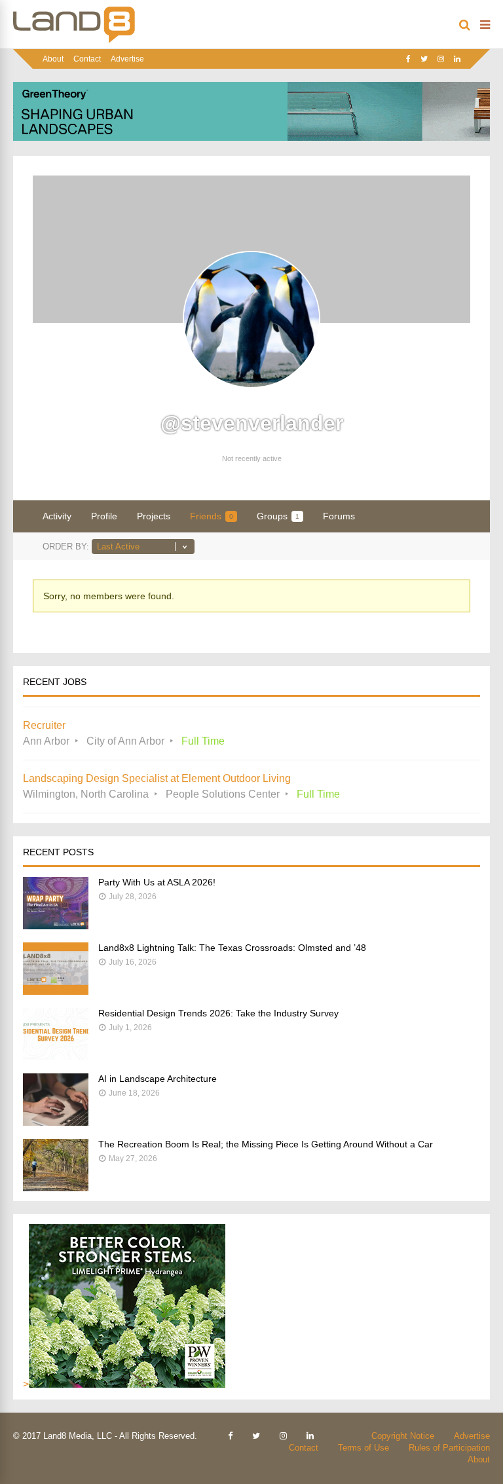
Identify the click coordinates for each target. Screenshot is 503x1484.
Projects (153, 516)
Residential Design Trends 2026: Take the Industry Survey (218, 1013)
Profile (104, 516)
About (53, 59)
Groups (278, 516)
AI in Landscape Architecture (157, 1078)
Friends (211, 516)
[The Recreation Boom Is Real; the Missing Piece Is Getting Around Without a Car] (55, 1187)
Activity (57, 516)
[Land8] (74, 40)
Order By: (66, 546)
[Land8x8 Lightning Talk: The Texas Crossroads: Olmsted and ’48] (55, 991)
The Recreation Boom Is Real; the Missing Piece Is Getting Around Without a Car (265, 1144)
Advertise (127, 59)
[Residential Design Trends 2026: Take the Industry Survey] (55, 1056)
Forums (339, 516)
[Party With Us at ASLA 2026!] (55, 925)
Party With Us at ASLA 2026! (156, 882)
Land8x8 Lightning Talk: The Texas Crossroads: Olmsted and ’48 (232, 947)
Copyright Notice (402, 1436)
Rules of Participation (449, 1448)
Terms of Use (363, 1448)
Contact (87, 59)
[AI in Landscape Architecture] (55, 1122)
